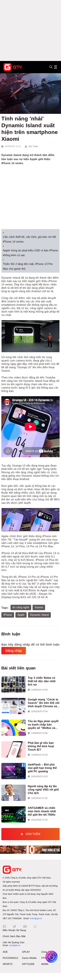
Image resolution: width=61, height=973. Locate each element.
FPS (43, 958)
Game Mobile (29, 958)
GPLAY (26, 951)
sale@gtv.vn (14, 945)
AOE (5, 951)
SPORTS (7, 964)
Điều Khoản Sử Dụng (14, 930)
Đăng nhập (13, 651)
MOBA (44, 964)
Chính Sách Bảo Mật (14, 936)
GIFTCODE (28, 964)
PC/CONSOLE (10, 958)
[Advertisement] (30, 30)
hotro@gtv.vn (36, 918)
